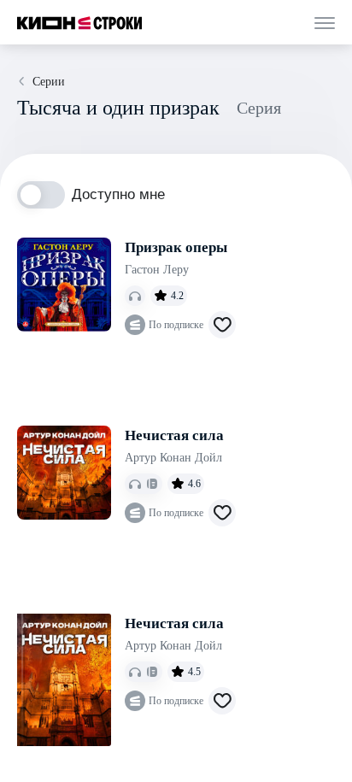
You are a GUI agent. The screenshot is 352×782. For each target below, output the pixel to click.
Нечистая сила (174, 435)
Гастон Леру (157, 269)
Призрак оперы (176, 247)
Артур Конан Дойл (173, 457)
